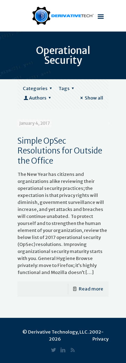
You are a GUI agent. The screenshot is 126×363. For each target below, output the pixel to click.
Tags (64, 88)
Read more (91, 289)
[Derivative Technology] (63, 15)
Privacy (100, 339)
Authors (38, 98)
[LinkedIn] (63, 350)
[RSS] (72, 350)
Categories (35, 88)
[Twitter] (53, 350)
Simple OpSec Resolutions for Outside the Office (60, 151)
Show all (94, 98)
